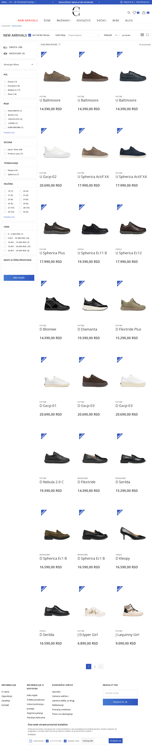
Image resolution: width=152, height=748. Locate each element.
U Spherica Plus (52, 253)
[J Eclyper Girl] (95, 606)
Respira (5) (13, 170)
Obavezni (39, 741)
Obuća (15, 47)
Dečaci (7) (12, 81)
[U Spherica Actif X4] (95, 148)
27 (11, 207)
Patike (43, 96)
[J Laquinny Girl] (133, 606)
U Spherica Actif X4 (93, 177)
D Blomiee (48, 329)
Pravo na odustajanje (62, 714)
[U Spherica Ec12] (133, 224)
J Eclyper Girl (88, 635)
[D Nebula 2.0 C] (57, 453)
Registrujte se (142, 2)
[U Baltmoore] (57, 72)
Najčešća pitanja (35, 713)
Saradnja (5, 700)
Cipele (81, 249)
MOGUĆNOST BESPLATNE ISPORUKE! (76, 2)
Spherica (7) (13, 174)
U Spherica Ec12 (129, 253)
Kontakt (5, 705)
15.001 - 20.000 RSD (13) (19, 246)
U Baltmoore (50, 100)
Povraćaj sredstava (61, 709)
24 (25, 199)
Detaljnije (32, 734)
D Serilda (123, 482)
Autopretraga (41, 35)
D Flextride (86, 482)
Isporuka (56, 691)
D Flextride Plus (128, 329)
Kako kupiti (32, 695)
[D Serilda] (133, 453)
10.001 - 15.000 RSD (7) (18, 242)
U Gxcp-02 (48, 177)
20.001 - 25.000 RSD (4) (18, 250)
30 (25, 212)
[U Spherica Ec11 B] (95, 224)
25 (10, 203)
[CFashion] (76, 11)
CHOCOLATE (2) (15, 119)
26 (25, 203)
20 (25, 191)
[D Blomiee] (57, 301)
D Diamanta (87, 329)
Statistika (56, 741)
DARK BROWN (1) (15, 127)
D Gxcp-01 (48, 406)
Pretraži (19, 277)
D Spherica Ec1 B (53, 558)
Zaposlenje (6, 696)
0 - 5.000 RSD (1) (15, 234)
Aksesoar (17, 53)
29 (11, 212)
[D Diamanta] (95, 301)
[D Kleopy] (133, 530)
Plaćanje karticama (36, 717)
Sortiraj (60, 35)
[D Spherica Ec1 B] (57, 530)
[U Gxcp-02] (57, 148)
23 (10, 199)
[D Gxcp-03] (95, 377)
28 (26, 207)
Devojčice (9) (14, 86)
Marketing (74, 741)
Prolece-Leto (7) (15, 153)
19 (10, 191)
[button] (19, 64)
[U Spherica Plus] (57, 224)
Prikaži (108, 35)
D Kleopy (123, 558)
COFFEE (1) (13, 123)
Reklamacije (58, 705)
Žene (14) (12, 94)
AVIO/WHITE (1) (15, 111)
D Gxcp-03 (86, 406)
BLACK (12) (13, 115)
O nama (5, 691)
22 (25, 195)
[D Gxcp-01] (57, 377)
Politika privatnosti (36, 699)
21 (10, 195)
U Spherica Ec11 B (92, 253)
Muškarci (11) (14, 90)
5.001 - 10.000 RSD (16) (18, 238)
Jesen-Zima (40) (15, 149)
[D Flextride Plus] (133, 301)
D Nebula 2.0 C (52, 482)
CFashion (5, 26)
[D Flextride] (95, 453)
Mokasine (83, 478)
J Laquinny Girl (127, 635)
